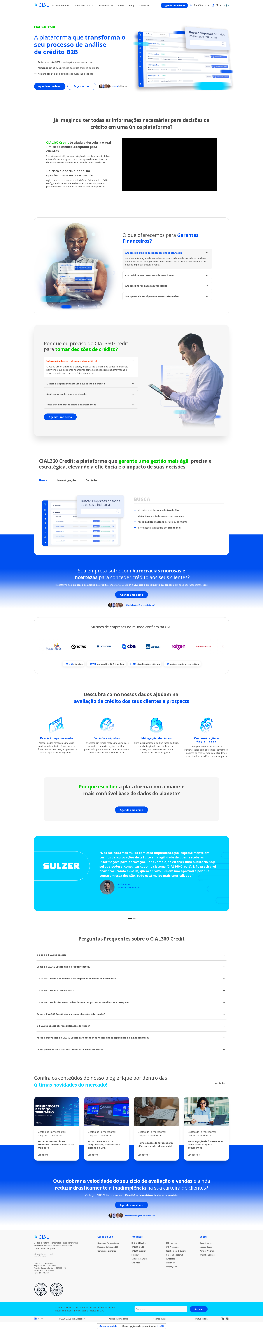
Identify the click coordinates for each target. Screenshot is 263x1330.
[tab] (43, 480)
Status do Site (201, 1319)
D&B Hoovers (171, 1243)
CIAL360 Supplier (139, 1251)
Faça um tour (82, 86)
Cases (121, 5)
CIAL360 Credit (138, 1247)
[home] (41, 5)
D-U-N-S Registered (174, 1255)
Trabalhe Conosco (208, 1255)
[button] (84, 6)
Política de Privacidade (118, 1319)
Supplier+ (136, 1255)
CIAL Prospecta (172, 1247)
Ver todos (220, 1083)
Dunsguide (170, 1259)
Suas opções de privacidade (139, 1326)
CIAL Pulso (136, 1262)
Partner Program (207, 1251)
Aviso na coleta (108, 1326)
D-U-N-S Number (60, 5)
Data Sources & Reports (176, 1251)
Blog (131, 5)
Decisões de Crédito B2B (107, 1247)
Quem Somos (206, 1243)
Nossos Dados (206, 1247)
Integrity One (171, 1266)
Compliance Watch (139, 1259)
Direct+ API (170, 1262)
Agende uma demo (174, 5)
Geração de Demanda (106, 1251)
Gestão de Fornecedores (108, 1243)
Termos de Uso (160, 1319)
